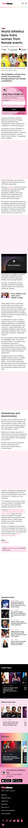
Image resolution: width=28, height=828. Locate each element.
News (3, 28)
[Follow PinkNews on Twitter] (3, 821)
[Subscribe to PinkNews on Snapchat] (22, 821)
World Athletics (5, 542)
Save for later (13, 49)
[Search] (23, 3)
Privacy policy (5, 813)
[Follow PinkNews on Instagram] (18, 821)
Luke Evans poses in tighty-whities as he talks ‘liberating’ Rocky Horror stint (10, 690)
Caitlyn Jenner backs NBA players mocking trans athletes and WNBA (18, 643)
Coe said (10, 187)
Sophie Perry (19, 46)
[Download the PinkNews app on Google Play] (17, 780)
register (14, 548)
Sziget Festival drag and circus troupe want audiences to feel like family (11, 758)
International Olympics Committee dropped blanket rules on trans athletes (13, 511)
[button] (14, 263)
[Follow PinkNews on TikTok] (10, 821)
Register (14, 109)
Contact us (4, 801)
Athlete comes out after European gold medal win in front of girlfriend (19, 623)
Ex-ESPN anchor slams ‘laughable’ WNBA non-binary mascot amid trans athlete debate (18, 604)
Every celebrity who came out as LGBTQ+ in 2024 (18, 296)
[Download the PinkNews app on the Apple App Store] (6, 780)
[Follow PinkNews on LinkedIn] (3, 825)
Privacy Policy (21, 113)
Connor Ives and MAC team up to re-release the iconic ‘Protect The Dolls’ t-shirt (11, 723)
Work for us (5, 807)
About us (4, 795)
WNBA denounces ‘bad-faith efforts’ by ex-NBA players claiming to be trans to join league (19, 634)
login (8, 548)
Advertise (4, 804)
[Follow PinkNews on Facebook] (7, 821)
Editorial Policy (6, 798)
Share (4, 49)
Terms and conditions (8, 810)
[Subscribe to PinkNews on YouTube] (14, 821)
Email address (7, 100)
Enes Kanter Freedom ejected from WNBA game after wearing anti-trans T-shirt (18, 614)
